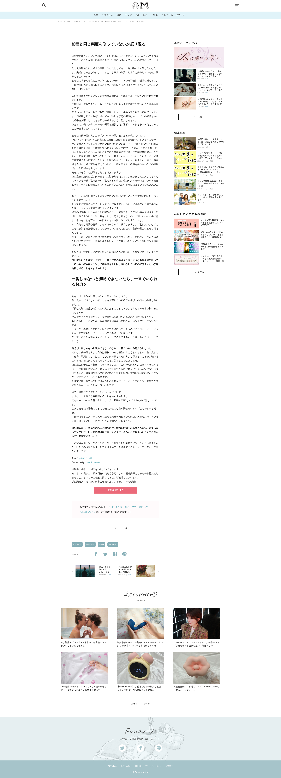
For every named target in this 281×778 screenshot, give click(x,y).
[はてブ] (115, 554)
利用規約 (138, 766)
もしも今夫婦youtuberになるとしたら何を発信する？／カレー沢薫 (210, 183)
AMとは (181, 15)
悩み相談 (90, 545)
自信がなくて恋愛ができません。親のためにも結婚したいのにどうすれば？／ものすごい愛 (210, 87)
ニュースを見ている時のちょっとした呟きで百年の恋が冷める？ (210, 197)
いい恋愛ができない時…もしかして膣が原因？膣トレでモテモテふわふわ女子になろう (84, 688)
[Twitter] (105, 554)
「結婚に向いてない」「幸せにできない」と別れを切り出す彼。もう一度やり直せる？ (210, 73)
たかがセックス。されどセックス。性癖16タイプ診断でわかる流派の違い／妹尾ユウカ (196, 644)
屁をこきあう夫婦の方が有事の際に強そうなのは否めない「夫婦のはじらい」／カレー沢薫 (210, 169)
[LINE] (124, 554)
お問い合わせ (126, 766)
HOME (60, 21)
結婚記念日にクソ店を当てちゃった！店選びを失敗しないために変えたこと (210, 141)
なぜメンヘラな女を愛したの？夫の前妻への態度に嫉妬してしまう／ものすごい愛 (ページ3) (114, 21)
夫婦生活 (77, 21)
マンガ (128, 15)
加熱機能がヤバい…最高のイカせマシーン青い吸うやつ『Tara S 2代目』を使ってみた (140, 644)
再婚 (102, 545)
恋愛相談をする (115, 490)
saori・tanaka (93, 462)
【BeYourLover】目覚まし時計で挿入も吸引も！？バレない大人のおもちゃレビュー (139, 688)
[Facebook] (95, 554)
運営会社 (169, 766)
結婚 (118, 15)
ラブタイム (107, 15)
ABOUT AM (112, 766)
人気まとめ (167, 15)
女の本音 (77, 545)
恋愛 (96, 15)
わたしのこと (143, 15)
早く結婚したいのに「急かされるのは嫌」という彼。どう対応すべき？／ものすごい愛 (209, 101)
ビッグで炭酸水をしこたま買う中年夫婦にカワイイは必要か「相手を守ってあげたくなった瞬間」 (210, 155)
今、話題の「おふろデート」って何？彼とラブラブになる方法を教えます (83, 644)
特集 (155, 15)
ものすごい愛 (85, 458)
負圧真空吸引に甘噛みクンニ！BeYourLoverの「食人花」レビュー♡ (196, 688)
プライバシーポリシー (154, 766)
